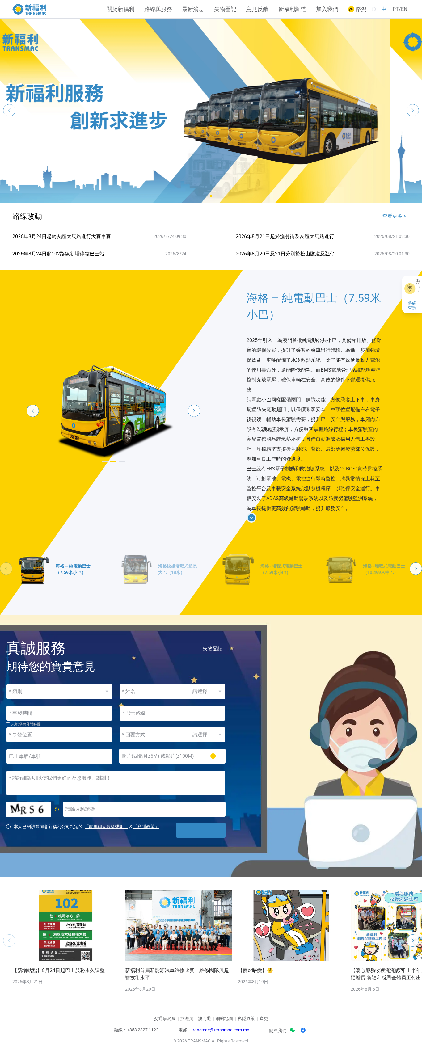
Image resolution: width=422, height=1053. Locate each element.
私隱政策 (246, 1018)
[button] (211, 196)
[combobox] (172, 713)
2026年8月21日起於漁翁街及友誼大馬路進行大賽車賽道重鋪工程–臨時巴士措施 (288, 236)
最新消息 (193, 9)
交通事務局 (165, 1018)
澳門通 (204, 1018)
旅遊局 (186, 1018)
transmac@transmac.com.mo (220, 1029)
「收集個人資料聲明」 (106, 826)
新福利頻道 (292, 9)
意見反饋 (257, 9)
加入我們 (327, 9)
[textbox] (172, 713)
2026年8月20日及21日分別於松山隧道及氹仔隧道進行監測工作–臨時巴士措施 (288, 254)
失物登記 (225, 9)
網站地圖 (224, 1018)
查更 (264, 1018)
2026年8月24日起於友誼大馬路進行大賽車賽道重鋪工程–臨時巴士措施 (64, 236)
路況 (360, 9)
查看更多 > (394, 216)
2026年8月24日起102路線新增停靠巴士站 (58, 254)
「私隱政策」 (146, 826)
